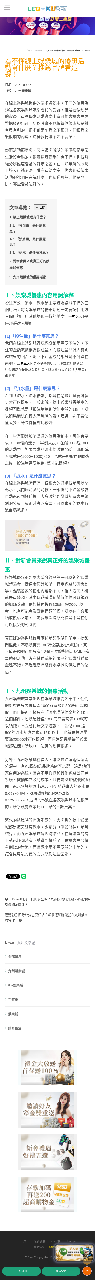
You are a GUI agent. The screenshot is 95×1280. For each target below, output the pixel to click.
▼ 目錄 (40, 207)
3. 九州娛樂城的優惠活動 (28, 277)
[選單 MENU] (7, 7)
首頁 (28, 51)
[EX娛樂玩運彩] (48, 1067)
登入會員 (61, 1271)
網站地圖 (57, 1247)
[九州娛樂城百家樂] (48, 1110)
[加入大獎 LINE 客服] (74, 1253)
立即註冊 (21, 1271)
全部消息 (14, 956)
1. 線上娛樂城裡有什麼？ (28, 217)
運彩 (57, 760)
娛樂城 (13, 1014)
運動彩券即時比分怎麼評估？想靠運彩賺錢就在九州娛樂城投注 (46, 918)
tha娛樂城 (15, 985)
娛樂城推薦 (55, 699)
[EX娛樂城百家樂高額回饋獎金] (47, 23)
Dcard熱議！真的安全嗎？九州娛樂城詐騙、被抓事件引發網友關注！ (47, 902)
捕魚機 (43, 604)
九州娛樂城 (38, 51)
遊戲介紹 (39, 1247)
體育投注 (14, 1028)
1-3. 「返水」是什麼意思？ (29, 252)
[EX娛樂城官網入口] (48, 8)
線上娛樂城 (19, 103)
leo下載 (55, 1241)
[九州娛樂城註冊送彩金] (48, 1152)
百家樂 (13, 999)
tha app (71, 1241)
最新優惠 (39, 1241)
